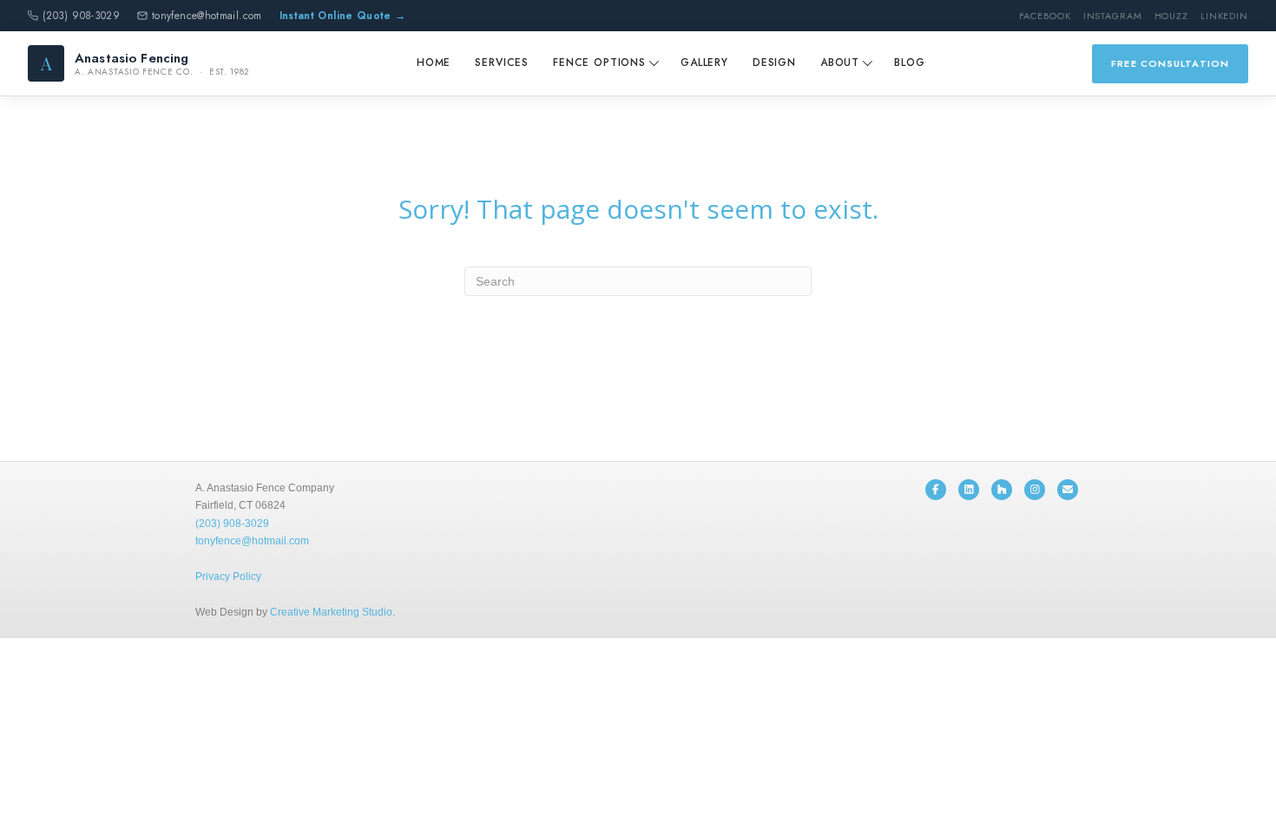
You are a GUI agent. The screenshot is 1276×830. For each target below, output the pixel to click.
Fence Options (599, 62)
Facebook (1045, 16)
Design (774, 62)
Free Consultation (1170, 63)
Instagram (1112, 16)
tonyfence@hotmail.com (207, 15)
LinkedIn (1224, 16)
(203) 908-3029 (81, 15)
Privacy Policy (228, 576)
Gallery (704, 62)
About (839, 62)
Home (434, 62)
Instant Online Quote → (343, 15)
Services (502, 62)
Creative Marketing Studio (331, 612)
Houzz (1171, 16)
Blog (909, 62)
